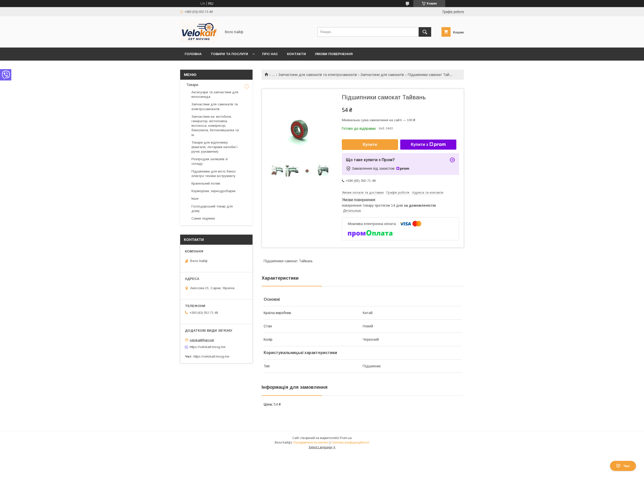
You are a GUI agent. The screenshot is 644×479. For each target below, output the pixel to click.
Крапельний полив (205, 183)
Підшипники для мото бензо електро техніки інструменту (213, 173)
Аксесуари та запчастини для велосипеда (214, 94)
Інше (194, 198)
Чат (627, 466)
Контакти (296, 54)
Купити (370, 144)
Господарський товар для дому (212, 208)
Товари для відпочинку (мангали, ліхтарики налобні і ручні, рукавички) (214, 147)
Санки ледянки (203, 218)
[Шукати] (425, 32)
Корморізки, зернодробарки (213, 191)
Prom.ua (346, 438)
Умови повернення (334, 54)
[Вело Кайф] (199, 41)
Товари (191, 85)
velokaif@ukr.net (202, 340)
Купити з (419, 144)
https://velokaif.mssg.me (207, 347)
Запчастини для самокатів (382, 75)
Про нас (270, 54)
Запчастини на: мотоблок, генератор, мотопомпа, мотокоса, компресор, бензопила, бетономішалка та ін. (215, 126)
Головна (193, 54)
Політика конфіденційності (350, 442)
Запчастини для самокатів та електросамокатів (317, 75)
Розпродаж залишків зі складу (209, 161)
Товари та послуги (229, 54)
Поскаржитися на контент (311, 442)
